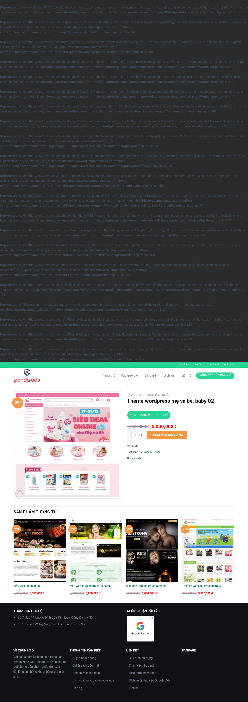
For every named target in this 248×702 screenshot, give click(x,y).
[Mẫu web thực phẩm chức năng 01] (96, 550)
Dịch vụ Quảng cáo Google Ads (93, 680)
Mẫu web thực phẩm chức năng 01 (92, 586)
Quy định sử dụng (84, 658)
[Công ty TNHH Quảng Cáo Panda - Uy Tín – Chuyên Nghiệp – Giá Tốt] (44, 376)
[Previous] (14, 560)
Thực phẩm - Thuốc (157, 394)
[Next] (234, 560)
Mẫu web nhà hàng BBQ (29, 586)
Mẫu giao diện (129, 375)
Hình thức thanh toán (86, 673)
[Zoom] (19, 494)
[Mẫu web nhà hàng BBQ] (40, 550)
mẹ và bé (137, 458)
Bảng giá (150, 375)
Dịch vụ (169, 375)
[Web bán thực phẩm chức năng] (152, 550)
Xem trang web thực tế (148, 415)
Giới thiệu (184, 364)
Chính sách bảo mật (85, 665)
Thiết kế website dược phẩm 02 (202, 586)
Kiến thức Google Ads (222, 364)
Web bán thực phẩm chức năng (146, 586)
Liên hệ (186, 375)
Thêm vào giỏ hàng (167, 435)
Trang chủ (108, 375)
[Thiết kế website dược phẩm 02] (208, 550)
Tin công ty (199, 364)
